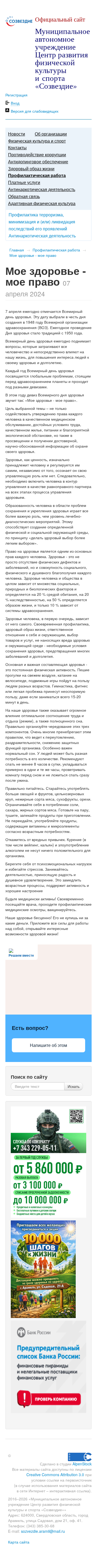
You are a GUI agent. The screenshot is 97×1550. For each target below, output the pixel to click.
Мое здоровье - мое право (32, 255)
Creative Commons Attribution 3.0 (55, 1474)
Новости (16, 134)
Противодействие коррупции (37, 154)
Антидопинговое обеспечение (38, 161)
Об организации (51, 134)
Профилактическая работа (37, 175)
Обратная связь (24, 196)
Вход (15, 103)
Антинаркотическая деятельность (41, 189)
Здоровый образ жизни (31, 168)
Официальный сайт (60, 19)
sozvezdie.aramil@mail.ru (43, 1531)
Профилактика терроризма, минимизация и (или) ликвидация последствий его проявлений (42, 222)
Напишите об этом (48, 1045)
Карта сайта (18, 1542)
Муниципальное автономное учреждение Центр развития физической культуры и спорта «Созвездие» (62, 58)
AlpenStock (82, 1463)
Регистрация (16, 95)
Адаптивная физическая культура (41, 203)
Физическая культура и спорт (37, 141)
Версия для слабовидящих (34, 111)
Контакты (17, 147)
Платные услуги (24, 182)
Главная (16, 249)
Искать (73, 1086)
